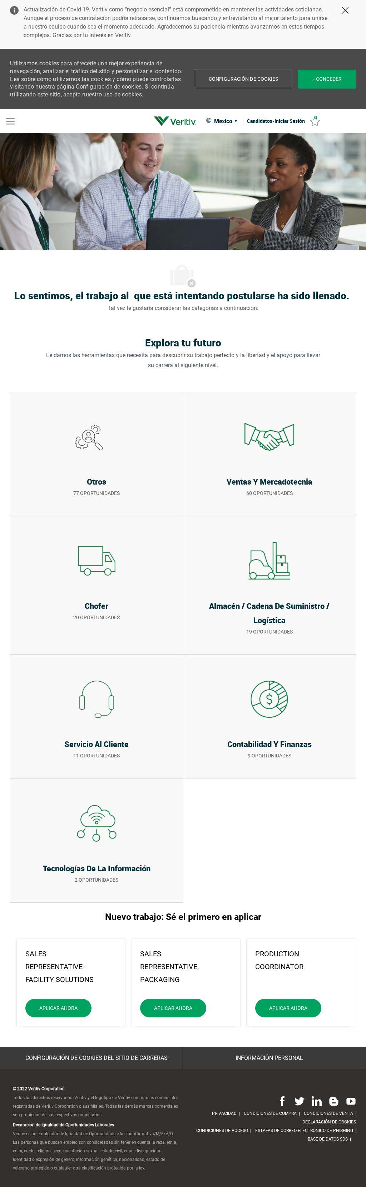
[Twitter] (299, 1101)
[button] (243, 79)
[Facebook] (282, 1101)
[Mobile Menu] (10, 120)
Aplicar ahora (65, 1008)
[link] (176, 121)
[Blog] (334, 1101)
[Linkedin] (317, 1101)
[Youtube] (349, 1101)
